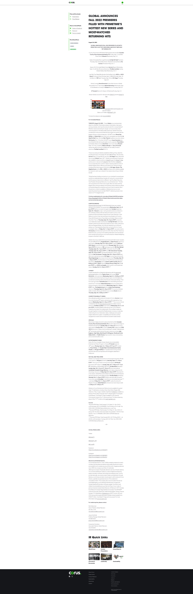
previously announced (105, 304)
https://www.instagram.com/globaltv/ (98, 455)
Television (72, 46)
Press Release (75, 19)
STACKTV (112, 94)
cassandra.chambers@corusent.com (98, 529)
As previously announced (95, 205)
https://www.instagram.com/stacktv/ (98, 457)
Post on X (74, 30)
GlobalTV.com (109, 160)
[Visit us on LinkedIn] (69, 576)
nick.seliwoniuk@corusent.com (96, 511)
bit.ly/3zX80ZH (107, 116)
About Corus (91, 572)
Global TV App (119, 160)
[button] (122, 2)
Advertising (91, 581)
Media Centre (92, 574)
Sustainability (91, 579)
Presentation (75, 16)
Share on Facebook (77, 28)
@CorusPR (91, 444)
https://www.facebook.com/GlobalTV (98, 450)
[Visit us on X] (72, 576)
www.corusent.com (102, 498)
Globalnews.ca (105, 493)
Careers (90, 583)
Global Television (73, 49)
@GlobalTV (91, 437)
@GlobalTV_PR (92, 440)
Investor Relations (92, 576)
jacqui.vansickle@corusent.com (96, 520)
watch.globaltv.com (110, 399)
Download (107, 109)
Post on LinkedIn (76, 33)
